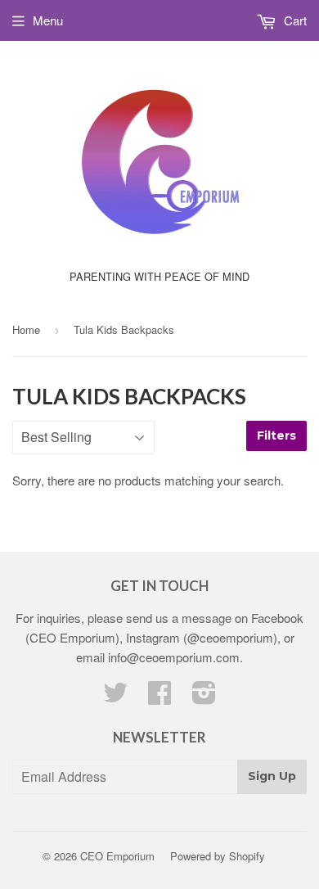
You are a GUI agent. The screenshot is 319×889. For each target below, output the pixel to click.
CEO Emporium (117, 856)
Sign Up (272, 776)
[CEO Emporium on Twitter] (115, 697)
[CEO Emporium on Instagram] (204, 697)
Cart (294, 20)
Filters (276, 435)
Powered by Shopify (217, 856)
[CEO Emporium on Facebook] (159, 697)
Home (26, 329)
